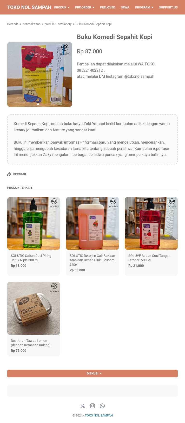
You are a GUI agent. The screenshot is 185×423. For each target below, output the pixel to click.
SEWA (125, 7)
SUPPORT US (168, 7)
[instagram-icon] (92, 406)
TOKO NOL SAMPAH (29, 7)
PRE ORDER (83, 7)
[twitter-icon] (82, 406)
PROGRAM (142, 7)
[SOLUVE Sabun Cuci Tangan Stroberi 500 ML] (151, 223)
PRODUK (60, 7)
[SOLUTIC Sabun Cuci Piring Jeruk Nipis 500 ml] (33, 223)
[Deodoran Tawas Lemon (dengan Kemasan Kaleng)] (33, 308)
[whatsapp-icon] (102, 406)
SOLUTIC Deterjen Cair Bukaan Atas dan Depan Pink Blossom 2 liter (92, 260)
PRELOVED (107, 7)
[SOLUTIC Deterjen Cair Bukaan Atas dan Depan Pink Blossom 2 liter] (92, 223)
